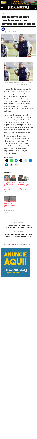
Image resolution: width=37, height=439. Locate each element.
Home (3, 13)
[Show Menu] (2, 7)
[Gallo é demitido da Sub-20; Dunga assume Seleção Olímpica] (23, 178)
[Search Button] (35, 7)
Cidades (8, 13)
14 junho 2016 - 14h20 (10, 32)
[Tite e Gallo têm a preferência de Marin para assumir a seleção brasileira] (10, 178)
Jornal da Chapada (14, 29)
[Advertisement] (18, 357)
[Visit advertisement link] (18, 2)
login (11, 244)
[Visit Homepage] (18, 7)
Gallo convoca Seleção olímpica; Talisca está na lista (9, 206)
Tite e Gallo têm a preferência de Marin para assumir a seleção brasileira (9, 186)
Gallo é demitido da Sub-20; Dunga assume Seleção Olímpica (23, 185)
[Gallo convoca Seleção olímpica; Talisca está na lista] (10, 199)
